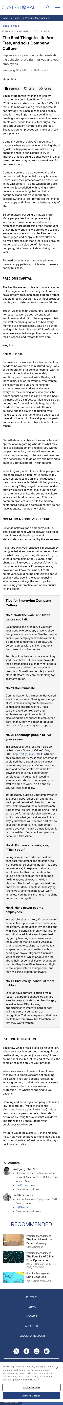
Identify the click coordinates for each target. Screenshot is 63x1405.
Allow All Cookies (31, 1395)
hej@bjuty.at (22, 1207)
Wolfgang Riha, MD (25, 1169)
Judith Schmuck (23, 1195)
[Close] (57, 1367)
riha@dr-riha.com (25, 1185)
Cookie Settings (31, 1387)
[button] (11, 1163)
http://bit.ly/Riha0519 (26, 754)
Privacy (31, 1297)
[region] (31, 1382)
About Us (31, 1326)
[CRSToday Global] (18, 8)
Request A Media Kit (31, 1335)
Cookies (31, 1316)
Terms (31, 1306)
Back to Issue (11, 25)
